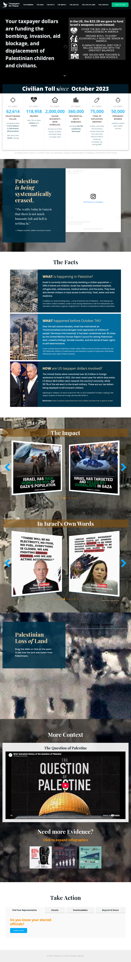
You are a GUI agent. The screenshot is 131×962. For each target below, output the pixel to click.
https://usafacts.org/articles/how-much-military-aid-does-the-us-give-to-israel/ (82, 401)
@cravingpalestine (112, 600)
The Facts (50, 5)
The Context (103, 5)
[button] (53, 498)
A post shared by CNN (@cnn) (93, 229)
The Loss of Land (88, 5)
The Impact (62, 5)
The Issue (40, 5)
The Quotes (74, 5)
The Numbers (28, 5)
